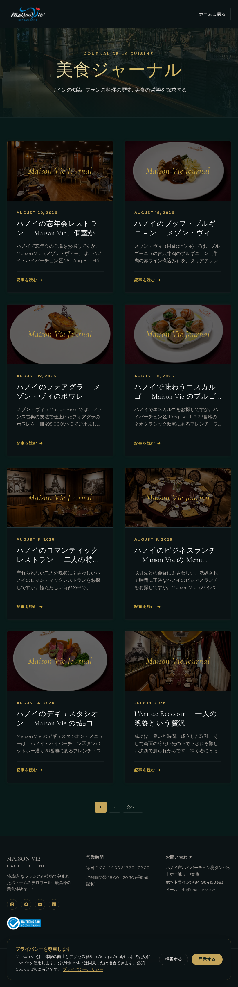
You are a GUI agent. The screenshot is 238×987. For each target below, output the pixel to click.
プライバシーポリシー (83, 969)
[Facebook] (26, 904)
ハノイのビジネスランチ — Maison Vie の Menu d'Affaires (175, 559)
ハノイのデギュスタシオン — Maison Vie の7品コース (59, 723)
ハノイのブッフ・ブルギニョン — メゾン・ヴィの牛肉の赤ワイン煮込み (176, 233)
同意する (207, 959)
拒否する (173, 959)
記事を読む (30, 280)
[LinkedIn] (54, 904)
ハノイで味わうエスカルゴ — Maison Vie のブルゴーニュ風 (175, 396)
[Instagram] (12, 904)
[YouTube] (40, 904)
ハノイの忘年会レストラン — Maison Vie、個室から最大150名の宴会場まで (60, 233)
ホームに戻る (212, 14)
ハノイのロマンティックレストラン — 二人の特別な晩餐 (58, 559)
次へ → (133, 806)
